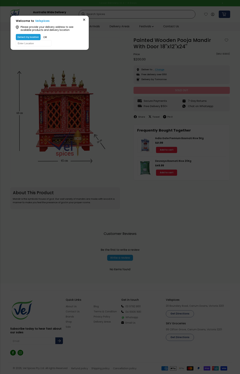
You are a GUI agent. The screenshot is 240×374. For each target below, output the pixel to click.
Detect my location (28, 37)
